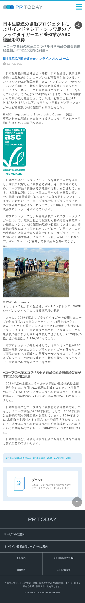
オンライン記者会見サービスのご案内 (26, 546)
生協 (50, 458)
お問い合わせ (63, 569)
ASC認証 (59, 458)
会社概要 (21, 569)
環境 (69, 458)
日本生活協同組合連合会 (19, 458)
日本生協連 (39, 458)
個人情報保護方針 (62, 558)
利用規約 (21, 558)
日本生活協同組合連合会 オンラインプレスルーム (36, 58)
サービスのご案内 (14, 534)
